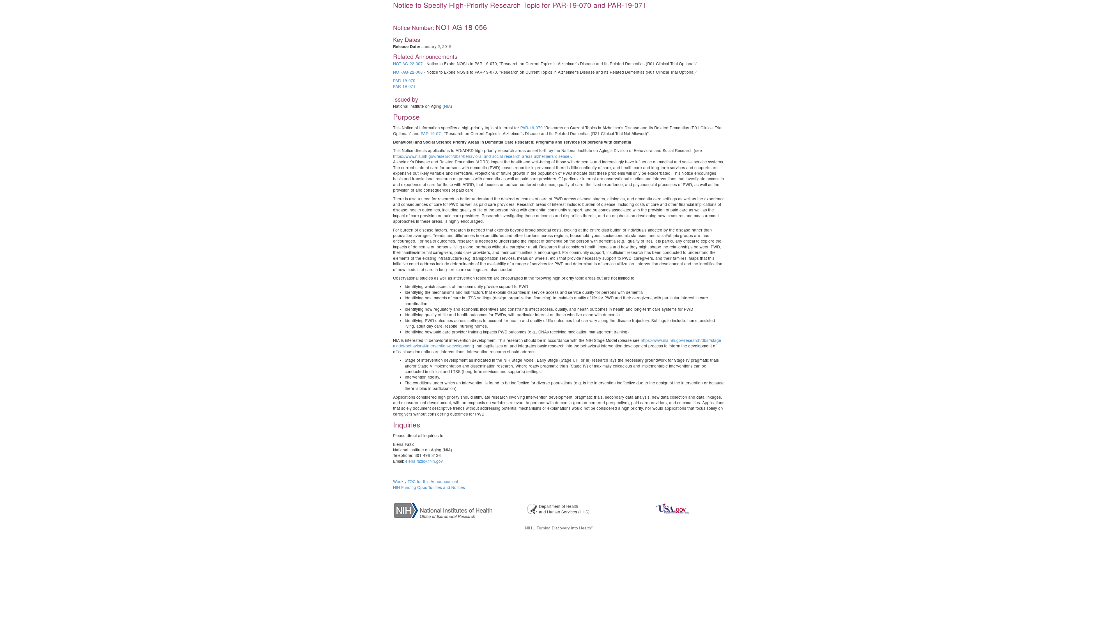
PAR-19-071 (404, 86)
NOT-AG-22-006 (408, 72)
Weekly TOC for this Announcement (425, 481)
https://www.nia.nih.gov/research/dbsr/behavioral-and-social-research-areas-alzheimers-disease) (482, 156)
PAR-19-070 (404, 80)
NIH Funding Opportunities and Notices (429, 487)
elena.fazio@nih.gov (424, 461)
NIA (447, 106)
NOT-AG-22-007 (408, 63)
